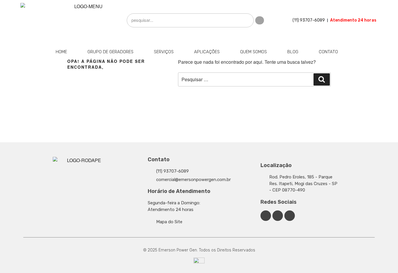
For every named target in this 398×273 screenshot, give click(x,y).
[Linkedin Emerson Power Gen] (277, 215)
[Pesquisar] (322, 79)
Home (61, 51)
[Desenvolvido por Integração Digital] (199, 262)
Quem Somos (253, 51)
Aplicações (207, 51)
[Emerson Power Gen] (86, 20)
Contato (328, 51)
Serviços (164, 51)
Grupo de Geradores (110, 51)
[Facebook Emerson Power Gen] (265, 215)
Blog (292, 51)
